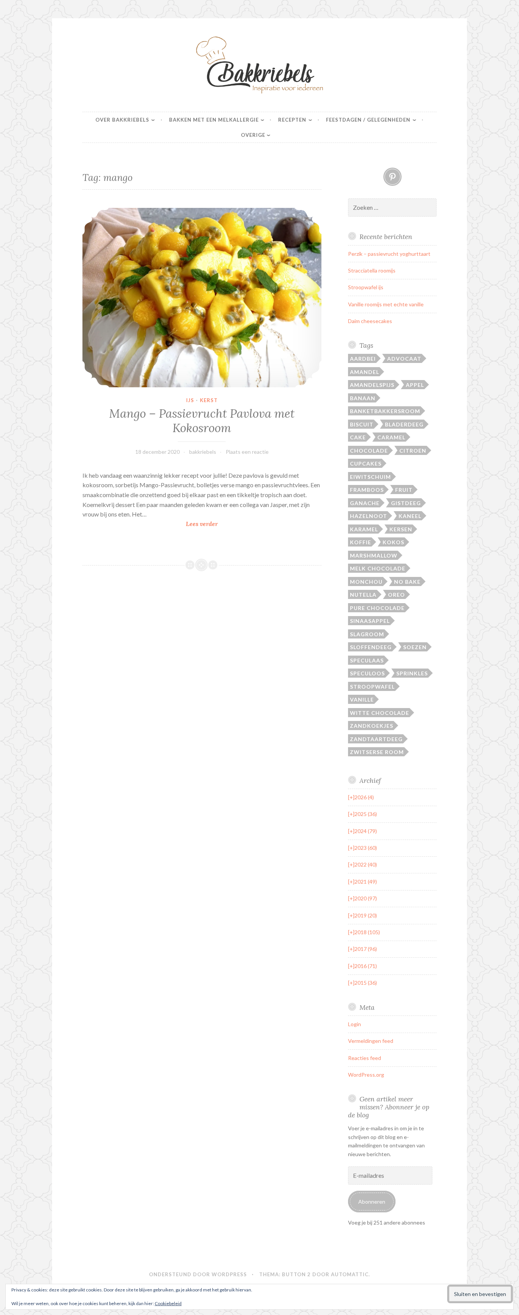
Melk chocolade (377, 568)
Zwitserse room (377, 752)
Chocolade (369, 450)
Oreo (396, 594)
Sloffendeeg (371, 647)
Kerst (209, 400)
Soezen (415, 647)
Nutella (363, 594)
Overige (253, 135)
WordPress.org (366, 1074)
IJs (190, 400)
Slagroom (367, 634)
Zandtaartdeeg (376, 739)
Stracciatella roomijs (372, 270)
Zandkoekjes (371, 725)
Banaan (362, 398)
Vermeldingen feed (370, 1041)
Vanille (362, 699)
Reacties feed (364, 1058)
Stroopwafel (372, 686)
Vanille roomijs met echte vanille (386, 304)
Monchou (366, 581)
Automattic (350, 1274)
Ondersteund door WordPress (198, 1274)
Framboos (367, 489)
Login (354, 1024)
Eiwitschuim (370, 477)
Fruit (404, 489)
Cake (358, 437)
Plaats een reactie (247, 451)
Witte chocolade (379, 713)
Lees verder (219, 524)
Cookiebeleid (168, 1303)
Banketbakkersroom (385, 411)
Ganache (365, 503)
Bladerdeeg (404, 424)
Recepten (292, 120)
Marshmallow (373, 555)
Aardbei (363, 358)
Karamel (364, 529)
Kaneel (410, 516)
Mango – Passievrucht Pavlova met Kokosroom (201, 421)
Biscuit (361, 424)
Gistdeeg (406, 503)
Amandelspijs (372, 385)
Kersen (400, 529)
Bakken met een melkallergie (214, 120)
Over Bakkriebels (122, 120)
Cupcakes (365, 463)
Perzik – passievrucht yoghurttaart (389, 253)
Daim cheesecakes (370, 321)
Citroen (412, 450)
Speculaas (367, 660)
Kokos (393, 542)
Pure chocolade (377, 608)
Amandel (364, 372)
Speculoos (367, 673)
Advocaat (404, 358)
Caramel (391, 437)
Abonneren (371, 1201)
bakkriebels (202, 451)
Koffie (360, 542)
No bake (407, 581)
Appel (415, 385)
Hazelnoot (368, 516)
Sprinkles (412, 673)
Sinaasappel (370, 621)
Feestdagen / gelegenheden (368, 120)
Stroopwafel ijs (365, 287)
